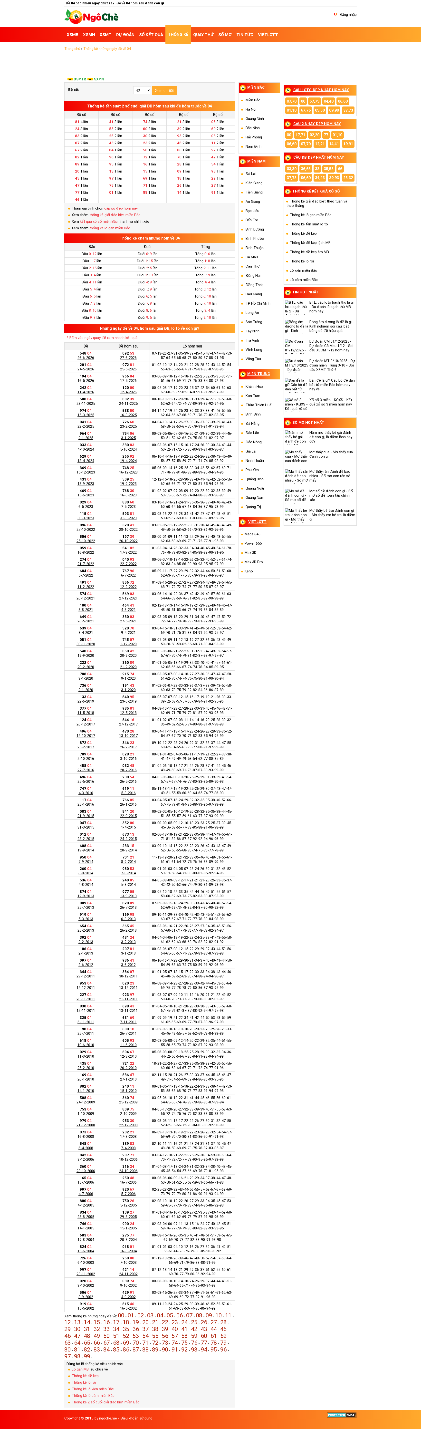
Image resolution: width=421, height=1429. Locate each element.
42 (194, 1329)
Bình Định (253, 414)
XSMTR (80, 79)
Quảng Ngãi (255, 488)
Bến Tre (252, 220)
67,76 (306, 110)
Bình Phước (255, 238)
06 (179, 1315)
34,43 (320, 177)
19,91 (348, 144)
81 (77, 1349)
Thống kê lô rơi (84, 1382)
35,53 (329, 168)
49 (97, 1335)
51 (116, 1335)
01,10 (292, 110)
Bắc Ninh (253, 128)
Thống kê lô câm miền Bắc (93, 1395)
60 (204, 1335)
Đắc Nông (254, 442)
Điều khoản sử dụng (136, 1418)
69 (126, 1342)
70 (136, 1342)
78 (213, 1342)
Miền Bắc (253, 100)
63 (67, 1342)
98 (77, 1356)
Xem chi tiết (164, 90)
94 (204, 1349)
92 (184, 1349)
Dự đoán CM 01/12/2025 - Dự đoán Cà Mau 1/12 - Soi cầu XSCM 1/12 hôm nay (331, 345)
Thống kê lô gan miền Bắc (310, 215)
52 (126, 1335)
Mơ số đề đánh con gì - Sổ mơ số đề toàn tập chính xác (331, 495)
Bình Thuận (255, 248)
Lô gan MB (80, 1369)
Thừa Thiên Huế (258, 405)
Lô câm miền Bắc (304, 280)
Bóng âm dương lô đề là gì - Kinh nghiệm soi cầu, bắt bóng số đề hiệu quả (331, 326)
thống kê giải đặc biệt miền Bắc (114, 215)
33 (106, 1329)
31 (87, 1329)
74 (175, 1342)
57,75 (314, 101)
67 (106, 1342)
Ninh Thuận (255, 460)
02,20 (314, 135)
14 (87, 1322)
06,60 (343, 101)
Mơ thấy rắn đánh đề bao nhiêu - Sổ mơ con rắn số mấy (329, 476)
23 (175, 1322)
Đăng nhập (347, 14)
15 (97, 1322)
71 (145, 1342)
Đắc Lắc (252, 433)
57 (175, 1335)
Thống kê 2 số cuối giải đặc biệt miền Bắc (105, 1402)
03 (150, 1315)
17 (116, 1322)
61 (213, 1335)
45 (223, 1329)
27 (213, 1322)
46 (67, 1335)
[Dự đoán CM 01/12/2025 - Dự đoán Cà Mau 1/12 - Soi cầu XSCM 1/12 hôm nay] (297, 346)
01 (131, 1315)
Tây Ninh (252, 331)
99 (87, 1356)
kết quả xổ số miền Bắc (99, 221)
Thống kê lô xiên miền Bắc (93, 1389)
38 (155, 1329)
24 (184, 1322)
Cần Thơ (252, 266)
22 (165, 1322)
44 (213, 1329)
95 (213, 1349)
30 (77, 1329)
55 (155, 1335)
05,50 (320, 110)
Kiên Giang (254, 183)
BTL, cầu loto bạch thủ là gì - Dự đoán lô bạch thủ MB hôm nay (331, 306)
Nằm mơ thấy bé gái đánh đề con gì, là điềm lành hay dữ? (330, 437)
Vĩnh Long (254, 350)
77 (204, 1342)
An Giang (253, 201)
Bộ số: (73, 89)
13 (77, 1322)
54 (145, 1335)
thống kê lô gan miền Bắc (109, 228)
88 (145, 1349)
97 (67, 1356)
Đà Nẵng (252, 423)
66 (97, 1342)
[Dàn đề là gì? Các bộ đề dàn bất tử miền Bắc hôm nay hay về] (297, 385)
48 (87, 1335)
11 (228, 1315)
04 (160, 1315)
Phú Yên (252, 470)
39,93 (334, 177)
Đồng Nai (253, 275)
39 (165, 1329)
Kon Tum (253, 396)
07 (189, 1315)
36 (136, 1329)
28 (223, 1322)
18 (126, 1322)
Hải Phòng (254, 137)
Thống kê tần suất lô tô (309, 224)
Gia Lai (251, 451)
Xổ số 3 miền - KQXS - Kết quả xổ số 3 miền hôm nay (330, 402)
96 (223, 1349)
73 (165, 1342)
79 (223, 1342)
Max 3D (250, 552)
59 (194, 1335)
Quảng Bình (255, 479)
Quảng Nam (255, 497)
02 (140, 1315)
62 (223, 1335)
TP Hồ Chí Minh (258, 303)
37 (145, 1329)
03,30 (292, 168)
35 (126, 1329)
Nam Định (253, 146)
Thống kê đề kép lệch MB (310, 243)
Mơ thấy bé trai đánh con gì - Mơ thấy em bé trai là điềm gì (332, 514)
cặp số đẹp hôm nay (121, 208)
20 (145, 1322)
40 (175, 1329)
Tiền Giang (254, 192)
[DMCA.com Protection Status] (342, 1416)
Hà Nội (251, 109)
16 (106, 1322)
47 (77, 1335)
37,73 (348, 110)
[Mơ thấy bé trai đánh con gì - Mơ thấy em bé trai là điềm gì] (297, 515)
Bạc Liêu (252, 211)
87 (136, 1349)
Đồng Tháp (255, 285)
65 (87, 1342)
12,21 (320, 144)
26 (204, 1322)
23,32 (348, 177)
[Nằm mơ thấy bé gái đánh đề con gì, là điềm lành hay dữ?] (297, 437)
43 (204, 1329)
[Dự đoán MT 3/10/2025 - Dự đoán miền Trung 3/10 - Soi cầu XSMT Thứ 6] (297, 366)
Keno (249, 571)
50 (106, 1335)
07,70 (292, 101)
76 (194, 1342)
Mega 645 (252, 534)
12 (67, 1322)
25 (194, 1322)
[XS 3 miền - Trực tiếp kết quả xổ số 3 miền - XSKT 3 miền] (91, 22)
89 (155, 1349)
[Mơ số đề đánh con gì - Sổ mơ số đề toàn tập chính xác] (297, 496)
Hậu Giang (254, 294)
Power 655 (253, 543)
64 (77, 1342)
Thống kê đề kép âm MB (309, 252)
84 (106, 1349)
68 (116, 1342)
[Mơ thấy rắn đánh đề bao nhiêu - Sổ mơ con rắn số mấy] (297, 476)
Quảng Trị (253, 507)
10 (218, 1315)
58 (184, 1335)
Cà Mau (252, 257)
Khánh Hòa (254, 386)
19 (136, 1322)
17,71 (300, 135)
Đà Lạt (251, 174)
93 (194, 1349)
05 (170, 1315)
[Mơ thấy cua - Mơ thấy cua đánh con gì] (297, 457)
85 (116, 1349)
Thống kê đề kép (85, 1376)
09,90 (334, 110)
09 (209, 1315)
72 (155, 1342)
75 (184, 1342)
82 (87, 1349)
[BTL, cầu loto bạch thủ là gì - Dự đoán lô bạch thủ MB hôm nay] (297, 307)
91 (175, 1349)
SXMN (99, 79)
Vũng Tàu (253, 359)
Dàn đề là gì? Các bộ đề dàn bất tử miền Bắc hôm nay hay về (332, 384)
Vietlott (257, 522)
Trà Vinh (252, 340)
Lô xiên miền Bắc (303, 270)
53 (136, 1335)
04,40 (329, 101)
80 (67, 1349)
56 (165, 1335)
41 (184, 1329)
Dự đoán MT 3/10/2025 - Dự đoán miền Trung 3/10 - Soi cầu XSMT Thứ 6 (332, 365)
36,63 (306, 168)
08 (199, 1315)
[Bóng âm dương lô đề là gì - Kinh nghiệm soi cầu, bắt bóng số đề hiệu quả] (297, 327)
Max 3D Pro (254, 562)
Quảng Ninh (255, 118)
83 (97, 1349)
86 (126, 1349)
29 (67, 1329)
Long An (252, 312)
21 (155, 1322)
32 (97, 1329)
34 (116, 1329)
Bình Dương (255, 229)
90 (165, 1349)
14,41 (334, 144)
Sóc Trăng (254, 322)
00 (121, 1315)
